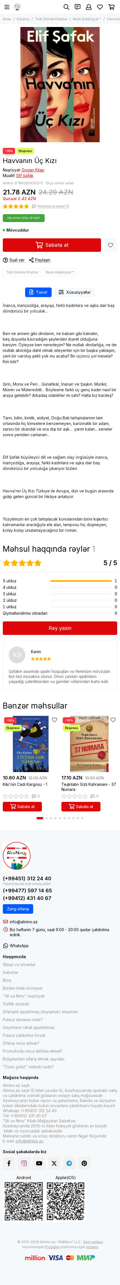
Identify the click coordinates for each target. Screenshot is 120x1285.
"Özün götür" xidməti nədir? (28, 1066)
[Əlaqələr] (77, 7)
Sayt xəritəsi (93, 1242)
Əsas (7, 19)
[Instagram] (24, 1163)
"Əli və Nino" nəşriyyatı (24, 996)
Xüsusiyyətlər (78, 292)
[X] (54, 1163)
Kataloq (23, 19)
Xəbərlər (10, 972)
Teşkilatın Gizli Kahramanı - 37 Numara (88, 787)
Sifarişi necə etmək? (21, 1043)
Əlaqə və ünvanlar (19, 964)
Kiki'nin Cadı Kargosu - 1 (25, 784)
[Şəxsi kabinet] (88, 7)
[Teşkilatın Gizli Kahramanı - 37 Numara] (89, 744)
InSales (92, 1247)
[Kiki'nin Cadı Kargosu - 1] (31, 744)
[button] (40, 818)
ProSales (52, 1247)
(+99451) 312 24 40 (27, 878)
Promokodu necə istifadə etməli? (33, 1051)
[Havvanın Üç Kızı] (60, 84)
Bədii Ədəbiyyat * (87, 19)
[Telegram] (69, 1163)
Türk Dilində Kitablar (51, 19)
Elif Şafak (24, 175)
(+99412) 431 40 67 (27, 898)
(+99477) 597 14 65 (27, 890)
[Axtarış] (66, 7)
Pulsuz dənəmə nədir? (23, 1019)
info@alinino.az (24, 921)
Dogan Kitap (33, 170)
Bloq (7, 980)
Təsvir (41, 292)
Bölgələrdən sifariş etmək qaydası (33, 1058)
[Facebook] (9, 1163)
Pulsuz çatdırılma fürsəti (24, 1035)
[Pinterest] (84, 1163)
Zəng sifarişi (18, 908)
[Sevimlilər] (110, 245)
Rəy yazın (60, 628)
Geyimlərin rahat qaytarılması (29, 1027)
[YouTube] (39, 1163)
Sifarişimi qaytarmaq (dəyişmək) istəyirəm (40, 1011)
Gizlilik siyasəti (16, 1003)
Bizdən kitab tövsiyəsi (22, 988)
